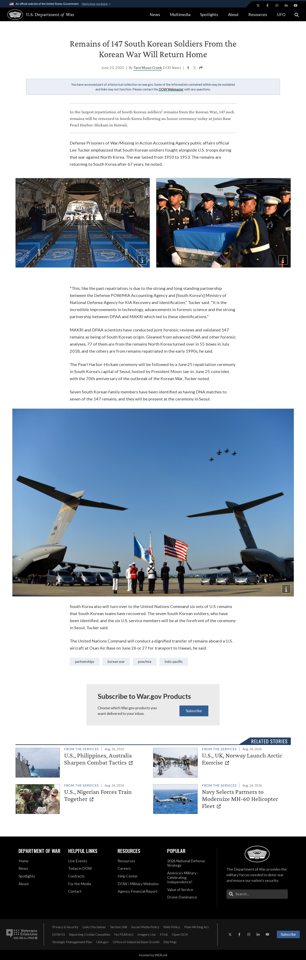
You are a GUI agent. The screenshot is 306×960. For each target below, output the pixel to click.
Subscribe (194, 710)
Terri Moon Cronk (147, 68)
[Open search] (296, 14)
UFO (281, 14)
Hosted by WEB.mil (153, 955)
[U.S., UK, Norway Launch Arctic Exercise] (220, 762)
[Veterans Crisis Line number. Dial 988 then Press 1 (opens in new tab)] (21, 934)
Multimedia (180, 14)
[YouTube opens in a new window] (295, 5)
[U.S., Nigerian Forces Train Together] (82, 798)
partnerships (84, 662)
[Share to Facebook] (188, 68)
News (155, 14)
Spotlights (209, 14)
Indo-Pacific (174, 662)
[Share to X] (195, 68)
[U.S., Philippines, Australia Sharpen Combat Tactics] (82, 762)
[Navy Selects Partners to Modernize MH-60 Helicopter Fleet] (220, 798)
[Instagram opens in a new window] (277, 5)
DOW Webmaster (171, 89)
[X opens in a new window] (258, 5)
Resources (257, 14)
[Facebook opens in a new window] (267, 5)
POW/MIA (144, 662)
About (233, 14)
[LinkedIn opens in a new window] (286, 5)
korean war (116, 662)
